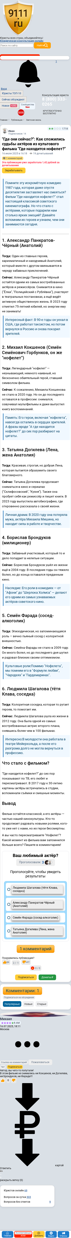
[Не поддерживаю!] (13, 1080)
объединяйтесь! (33, 37)
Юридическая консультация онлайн (21, 40)
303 (29, 1197)
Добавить (38, 1236)
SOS (21, 112)
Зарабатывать (14, 170)
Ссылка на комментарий (14, 1062)
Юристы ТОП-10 (11, 93)
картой (59, 1165)
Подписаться (26, 977)
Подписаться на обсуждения (19, 997)
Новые (28, 1004)
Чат (3, 1067)
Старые (41, 1004)
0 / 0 (37, 968)
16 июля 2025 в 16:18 (14, 153)
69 (25, 1190)
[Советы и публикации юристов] (18, 18)
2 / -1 (16, 962)
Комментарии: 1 (22, 990)
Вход (4, 88)
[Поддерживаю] (2, 1080)
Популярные (12, 1004)
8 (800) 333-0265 (54, 102)
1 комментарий (36, 948)
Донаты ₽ (47, 977)
